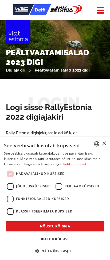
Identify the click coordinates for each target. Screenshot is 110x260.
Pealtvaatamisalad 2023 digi (62, 70)
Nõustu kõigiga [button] (55, 226)
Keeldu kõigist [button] (55, 239)
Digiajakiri (15, 70)
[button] (55, 251)
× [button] (104, 143)
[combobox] (96, 144)
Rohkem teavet (75, 164)
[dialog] (55, 198)
